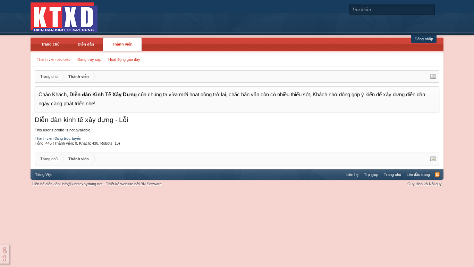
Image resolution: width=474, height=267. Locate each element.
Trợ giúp (371, 174)
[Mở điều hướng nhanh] (433, 76)
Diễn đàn (86, 44)
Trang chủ (50, 44)
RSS (437, 174)
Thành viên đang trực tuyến (58, 138)
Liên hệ (352, 174)
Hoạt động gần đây (124, 59)
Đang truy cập (89, 59)
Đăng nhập (424, 39)
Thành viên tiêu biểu (53, 59)
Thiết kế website (119, 184)
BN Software (151, 184)
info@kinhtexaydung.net (82, 184)
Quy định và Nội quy (424, 184)
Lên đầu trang (418, 174)
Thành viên (122, 44)
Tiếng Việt (43, 174)
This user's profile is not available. (63, 130)
